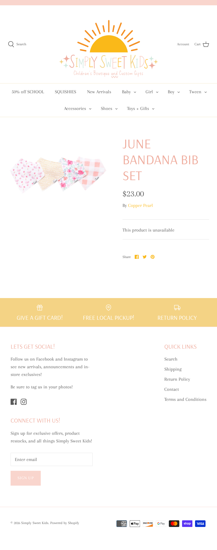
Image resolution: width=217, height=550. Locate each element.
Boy (171, 91)
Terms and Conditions (185, 399)
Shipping (173, 369)
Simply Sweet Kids (34, 523)
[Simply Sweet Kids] (108, 44)
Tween (195, 91)
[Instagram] (24, 402)
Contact (171, 389)
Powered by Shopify (64, 523)
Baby (126, 91)
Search (171, 359)
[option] (58, 171)
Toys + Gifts (138, 108)
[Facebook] (14, 402)
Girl (149, 91)
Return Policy (177, 379)
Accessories (75, 108)
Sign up (25, 478)
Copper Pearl (140, 205)
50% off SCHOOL (28, 91)
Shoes (106, 108)
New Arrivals (99, 91)
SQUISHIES (65, 91)
